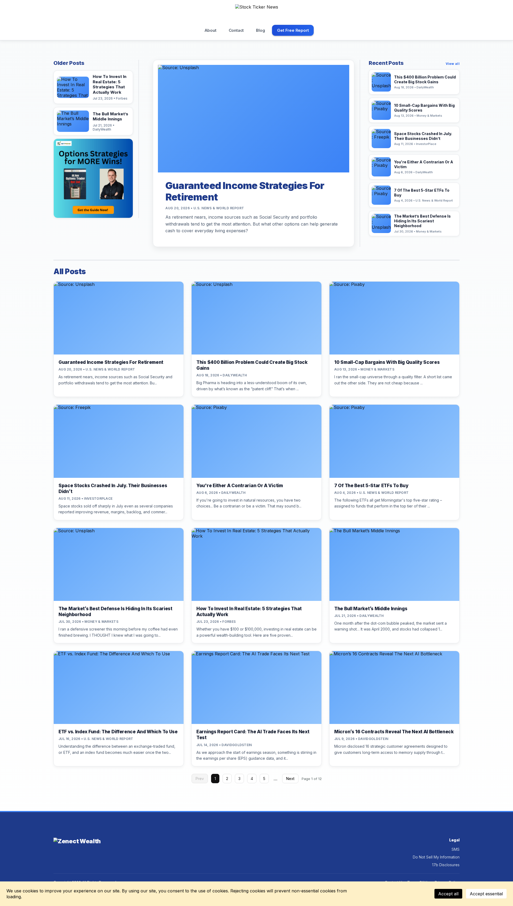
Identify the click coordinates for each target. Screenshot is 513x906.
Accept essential (486, 893)
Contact (236, 30)
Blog (260, 30)
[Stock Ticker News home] (256, 13)
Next (290, 778)
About (210, 30)
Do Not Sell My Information (436, 857)
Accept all (448, 893)
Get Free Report (293, 30)
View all (453, 64)
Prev (200, 778)
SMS (456, 849)
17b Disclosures (446, 864)
